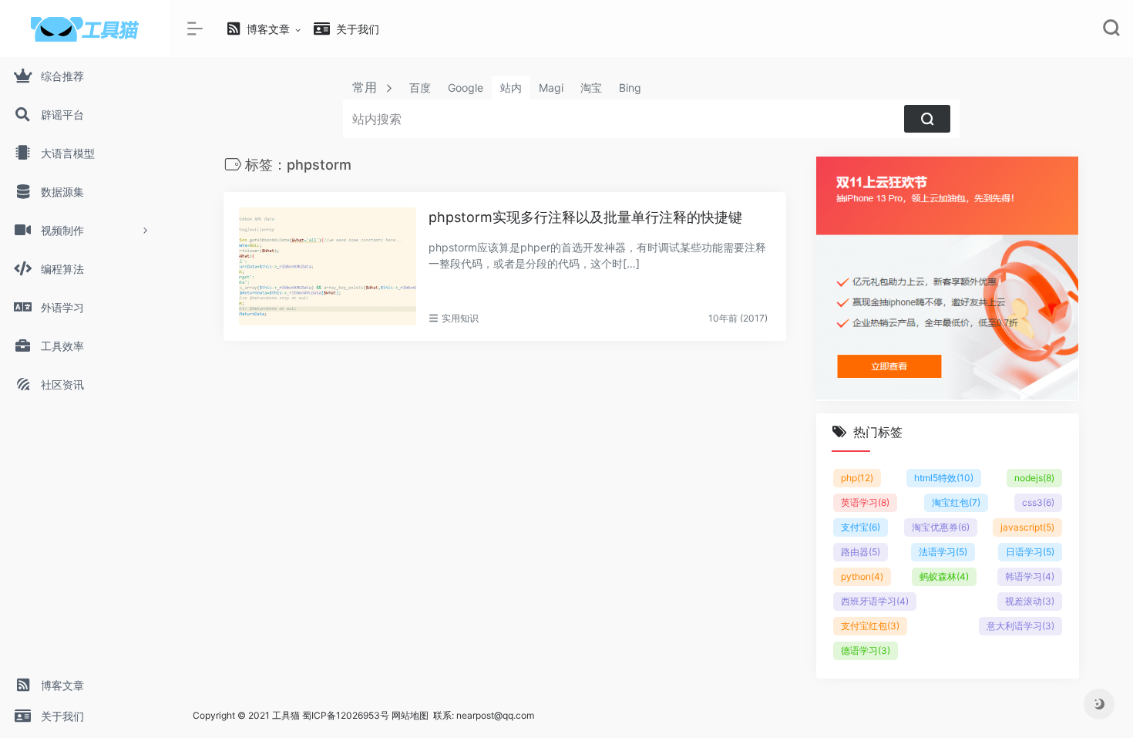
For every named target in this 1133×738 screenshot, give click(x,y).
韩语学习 (1029, 576)
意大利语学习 (1020, 626)
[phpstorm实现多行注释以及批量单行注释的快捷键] (327, 266)
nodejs (1034, 478)
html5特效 (943, 478)
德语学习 (865, 650)
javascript (1027, 527)
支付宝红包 (870, 626)
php (857, 478)
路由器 (860, 552)
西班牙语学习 (875, 601)
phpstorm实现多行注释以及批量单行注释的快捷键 (585, 217)
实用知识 (460, 318)
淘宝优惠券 (941, 527)
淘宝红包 (956, 502)
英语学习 (865, 502)
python (862, 576)
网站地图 (410, 715)
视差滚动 (1029, 601)
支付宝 (860, 527)
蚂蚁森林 (944, 576)
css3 (1038, 502)
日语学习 (1030, 552)
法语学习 (943, 552)
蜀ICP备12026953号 (345, 715)
